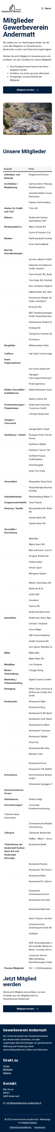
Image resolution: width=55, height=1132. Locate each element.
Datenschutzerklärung (20, 1127)
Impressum (39, 1127)
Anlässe (7, 1073)
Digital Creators (29, 1122)
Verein (6, 1066)
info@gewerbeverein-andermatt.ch (24, 1103)
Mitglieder (8, 1069)
